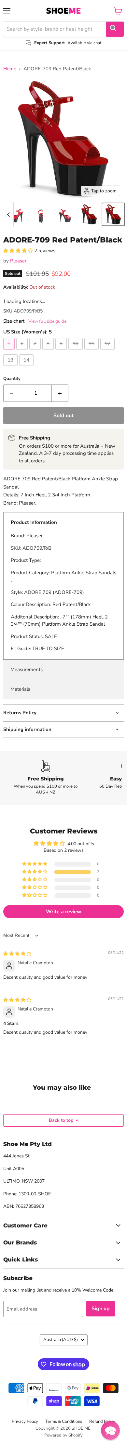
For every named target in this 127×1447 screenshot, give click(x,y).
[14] (27, 367)
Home (9, 69)
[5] (9, 351)
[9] (61, 351)
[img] (17, 954)
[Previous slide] (8, 214)
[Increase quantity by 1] (60, 393)
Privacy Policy (25, 1421)
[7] (35, 351)
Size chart (13, 321)
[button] (17, 214)
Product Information (34, 522)
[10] (76, 351)
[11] (92, 351)
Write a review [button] (63, 911)
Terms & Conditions (63, 1421)
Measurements (26, 669)
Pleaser (18, 261)
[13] (11, 367)
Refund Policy (102, 1421)
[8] (48, 351)
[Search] (115, 29)
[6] (22, 351)
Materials (20, 689)
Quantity (12, 378)
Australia (60, 1340)
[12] (108, 351)
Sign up (101, 1308)
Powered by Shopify (63, 1435)
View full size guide (47, 321)
